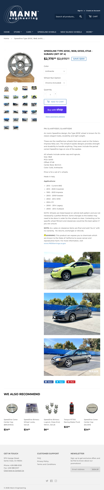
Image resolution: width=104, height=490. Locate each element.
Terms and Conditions (46, 464)
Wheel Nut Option (52, 78)
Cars (29, 32)
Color (46, 66)
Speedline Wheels (47, 32)
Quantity (48, 90)
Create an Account (93, 11)
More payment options (55, 117)
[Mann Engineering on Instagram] (56, 481)
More (89, 32)
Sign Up (95, 469)
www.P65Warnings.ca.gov (55, 243)
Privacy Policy (43, 461)
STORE (17, 32)
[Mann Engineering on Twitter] (47, 481)
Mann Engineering (18, 488)
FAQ (39, 458)
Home (7, 32)
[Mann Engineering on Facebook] (51, 481)
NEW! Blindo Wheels (71, 32)
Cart (95, 16)
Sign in (80, 11)
